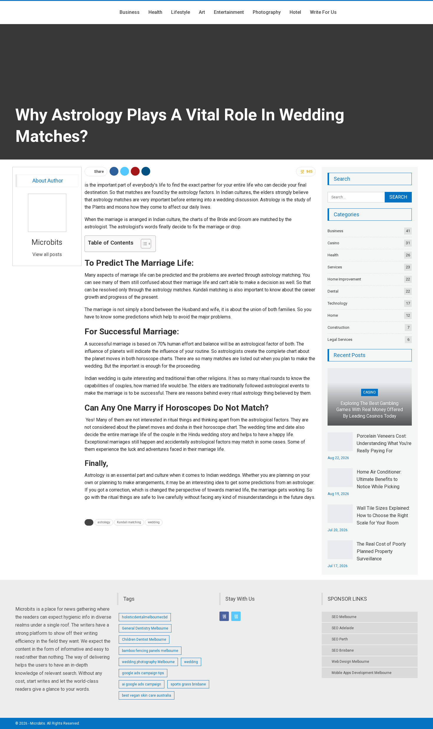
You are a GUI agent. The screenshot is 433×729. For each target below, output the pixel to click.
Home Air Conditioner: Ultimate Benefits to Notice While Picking (379, 479)
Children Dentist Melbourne (144, 639)
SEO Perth (340, 639)
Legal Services (340, 339)
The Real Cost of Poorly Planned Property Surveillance (381, 551)
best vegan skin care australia (146, 695)
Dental (333, 291)
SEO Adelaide (343, 628)
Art (202, 12)
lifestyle (180, 12)
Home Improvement (344, 279)
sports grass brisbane (188, 684)
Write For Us (323, 12)
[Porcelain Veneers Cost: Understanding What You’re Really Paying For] (340, 441)
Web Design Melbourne (350, 662)
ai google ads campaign (141, 684)
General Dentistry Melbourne (145, 628)
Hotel (295, 12)
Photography (267, 12)
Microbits (47, 242)
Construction (338, 327)
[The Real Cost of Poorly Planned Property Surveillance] (340, 549)
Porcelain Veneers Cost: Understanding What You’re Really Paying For (384, 443)
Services (335, 267)
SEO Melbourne (344, 617)
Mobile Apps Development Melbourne (361, 673)
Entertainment (229, 12)
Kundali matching (129, 522)
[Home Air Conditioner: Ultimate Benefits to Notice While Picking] (340, 477)
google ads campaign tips (143, 673)
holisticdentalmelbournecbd (145, 617)
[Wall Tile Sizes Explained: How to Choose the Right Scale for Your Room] (340, 513)
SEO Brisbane (343, 650)
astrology (103, 522)
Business (130, 12)
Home (333, 315)
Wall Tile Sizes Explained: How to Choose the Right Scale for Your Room (383, 515)
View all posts (47, 254)
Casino (333, 243)
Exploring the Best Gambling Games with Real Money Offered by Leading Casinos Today (369, 410)
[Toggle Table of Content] (143, 244)
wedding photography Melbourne (148, 662)
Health (155, 12)
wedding (154, 522)
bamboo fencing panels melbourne (150, 651)
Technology (337, 303)
